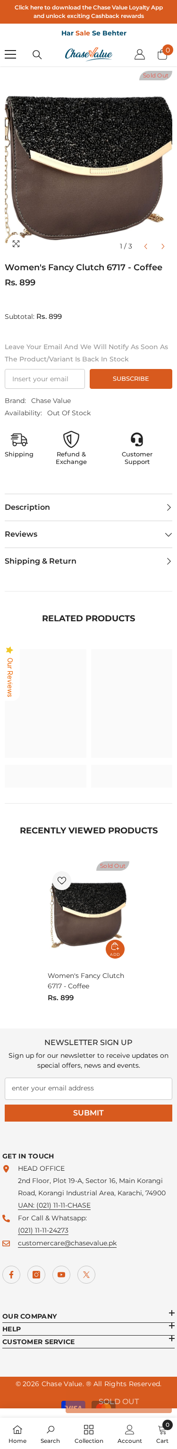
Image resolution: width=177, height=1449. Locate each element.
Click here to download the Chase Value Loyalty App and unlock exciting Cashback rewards (89, 11)
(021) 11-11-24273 (43, 1230)
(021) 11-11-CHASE (63, 1205)
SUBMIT (88, 1112)
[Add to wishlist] (61, 880)
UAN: (27, 1205)
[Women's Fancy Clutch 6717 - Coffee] (88, 912)
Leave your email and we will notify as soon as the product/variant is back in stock (86, 353)
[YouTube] (61, 1275)
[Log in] (140, 54)
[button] (145, 246)
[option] (88, 163)
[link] (45, 770)
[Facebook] (11, 1275)
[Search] (37, 54)
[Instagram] (36, 1275)
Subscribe (131, 378)
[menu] (10, 54)
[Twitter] (86, 1275)
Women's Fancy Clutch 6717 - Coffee (86, 980)
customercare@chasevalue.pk (67, 1243)
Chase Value (51, 400)
